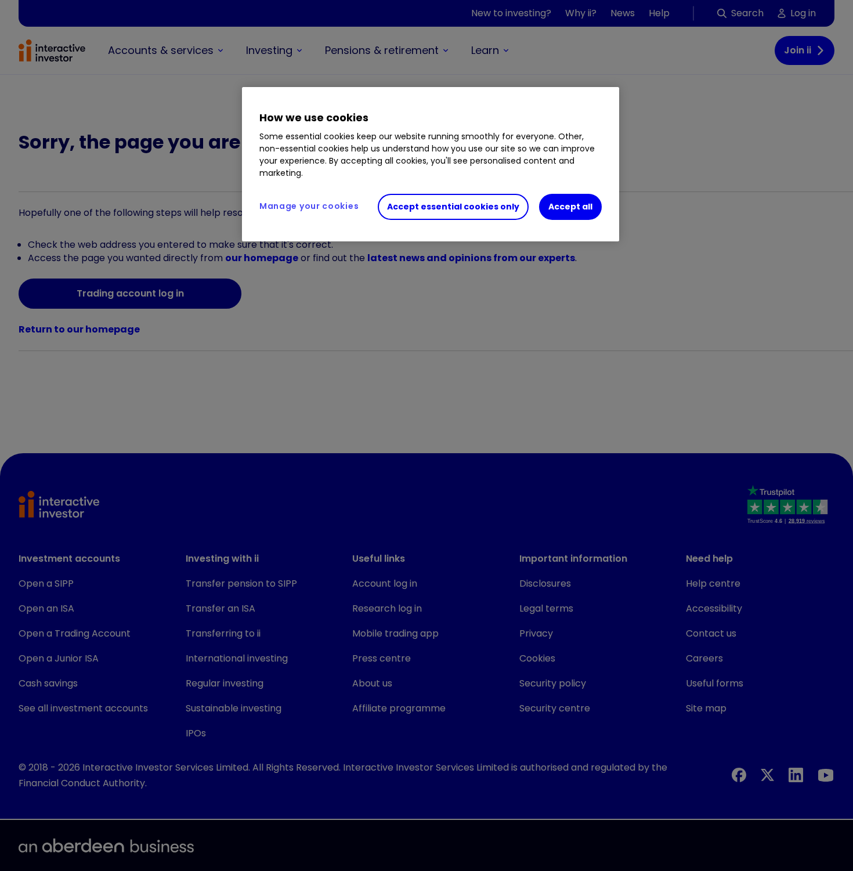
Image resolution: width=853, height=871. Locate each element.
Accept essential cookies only (453, 206)
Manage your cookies (309, 206)
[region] (430, 164)
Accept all (570, 206)
